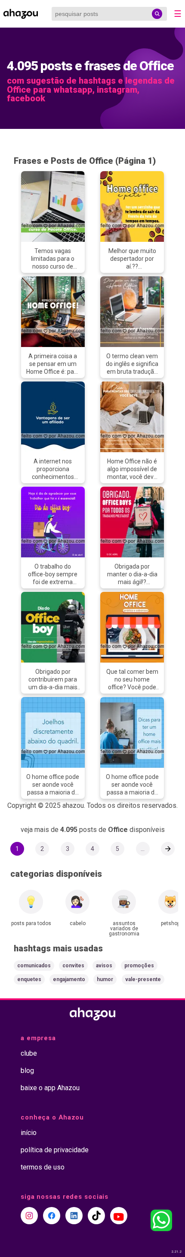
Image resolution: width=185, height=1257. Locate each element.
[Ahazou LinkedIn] (74, 1215)
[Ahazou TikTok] (96, 1215)
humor (105, 979)
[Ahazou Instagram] (29, 1215)
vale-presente (143, 979)
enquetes (29, 979)
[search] (157, 14)
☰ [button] (178, 14)
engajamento (69, 979)
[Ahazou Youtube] (118, 1215)
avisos (104, 966)
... (143, 848)
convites (73, 966)
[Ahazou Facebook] (51, 1215)
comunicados (34, 966)
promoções (139, 966)
